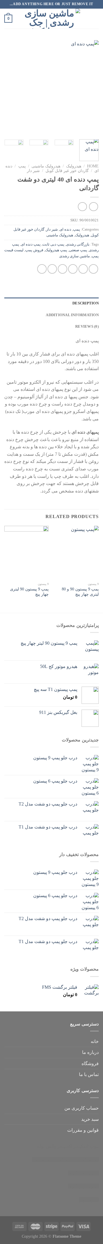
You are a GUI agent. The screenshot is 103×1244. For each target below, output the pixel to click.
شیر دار (33, 171)
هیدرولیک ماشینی (45, 166)
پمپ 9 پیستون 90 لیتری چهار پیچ (29, 591)
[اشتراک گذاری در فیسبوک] (83, 269)
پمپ (22, 166)
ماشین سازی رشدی (74, 256)
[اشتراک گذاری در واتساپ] (93, 269)
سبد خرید (90, 1119)
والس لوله (46, 1146)
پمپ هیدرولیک (56, 250)
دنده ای (65, 229)
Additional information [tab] (72, 315)
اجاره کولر (65, 1159)
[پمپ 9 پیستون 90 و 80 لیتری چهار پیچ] (76, 552)
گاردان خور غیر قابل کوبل (67, 171)
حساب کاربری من (81, 1108)
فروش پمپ (34, 250)
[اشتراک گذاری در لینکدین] (42, 269)
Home (93, 166)
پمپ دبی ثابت (53, 244)
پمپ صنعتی (78, 250)
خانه (95, 1041)
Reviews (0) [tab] (87, 326)
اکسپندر (65, 1146)
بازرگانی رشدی (78, 244)
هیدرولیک (73, 166)
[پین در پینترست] (52, 269)
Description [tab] (85, 303)
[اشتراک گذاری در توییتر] (73, 269)
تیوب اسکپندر (86, 1146)
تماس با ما (89, 1074)
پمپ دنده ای (31, 244)
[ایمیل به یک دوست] (62, 269)
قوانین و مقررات (83, 1130)
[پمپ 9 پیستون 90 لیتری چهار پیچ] (26, 552)
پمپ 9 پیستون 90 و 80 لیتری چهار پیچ (80, 591)
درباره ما (90, 1052)
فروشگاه (90, 1063)
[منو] (95, 18)
